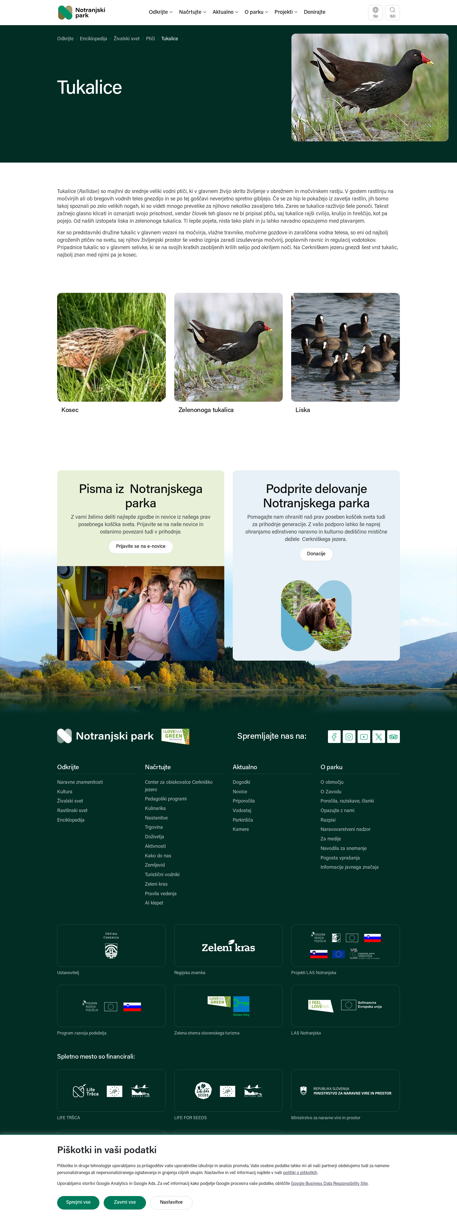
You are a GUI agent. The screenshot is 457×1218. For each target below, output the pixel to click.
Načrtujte (158, 767)
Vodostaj (242, 811)
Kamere (241, 829)
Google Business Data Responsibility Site (329, 1184)
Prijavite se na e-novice (141, 546)
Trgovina (154, 827)
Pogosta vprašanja (340, 858)
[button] (161, 12)
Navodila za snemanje (344, 849)
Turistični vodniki (162, 875)
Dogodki (241, 782)
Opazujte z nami (337, 811)
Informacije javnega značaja (350, 867)
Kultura (64, 792)
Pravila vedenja (161, 894)
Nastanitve (156, 818)
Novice (240, 792)
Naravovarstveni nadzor (346, 829)
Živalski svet (127, 39)
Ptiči (150, 39)
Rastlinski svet (72, 811)
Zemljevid (155, 865)
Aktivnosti (155, 846)
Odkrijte (65, 39)
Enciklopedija (93, 39)
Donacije (316, 554)
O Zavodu (331, 792)
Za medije (331, 839)
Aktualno (245, 767)
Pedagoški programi (166, 799)
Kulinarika (155, 809)
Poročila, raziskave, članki (347, 801)
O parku (331, 767)
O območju (332, 782)
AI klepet (154, 903)
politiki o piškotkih (300, 1173)
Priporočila (244, 801)
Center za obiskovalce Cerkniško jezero (179, 786)
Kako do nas (158, 856)
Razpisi (328, 820)
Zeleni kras (156, 884)
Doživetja (154, 837)
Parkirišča (243, 820)
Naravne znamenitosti (80, 782)
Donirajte (315, 12)
